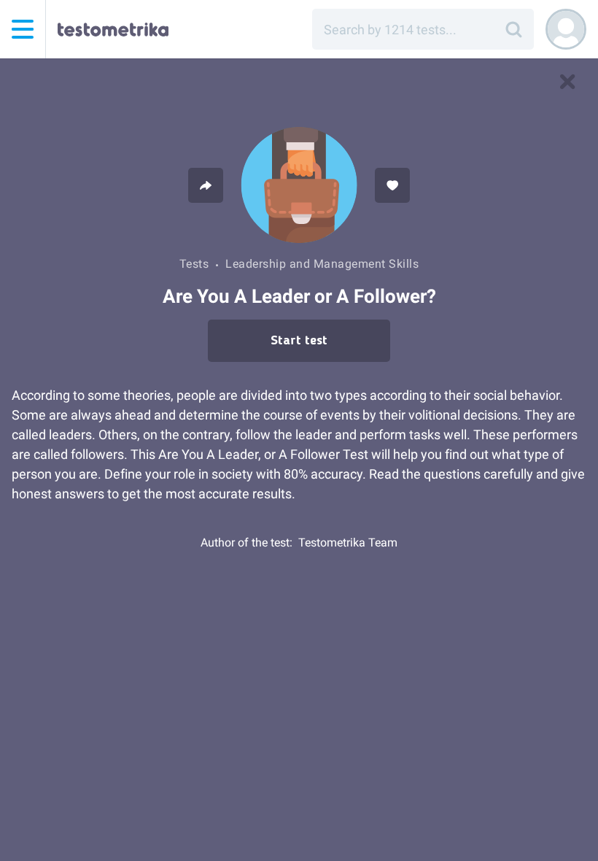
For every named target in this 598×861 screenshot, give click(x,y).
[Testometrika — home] (113, 29)
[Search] (513, 29)
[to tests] (567, 81)
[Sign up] (565, 29)
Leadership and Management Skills (322, 264)
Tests (194, 264)
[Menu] (23, 29)
